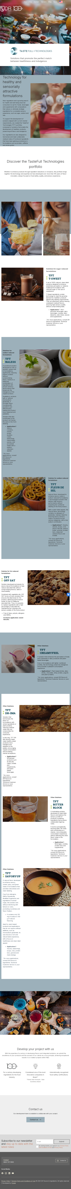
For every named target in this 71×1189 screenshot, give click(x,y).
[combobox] (62, 2)
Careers (43, 2)
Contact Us (63, 1160)
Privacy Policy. (59, 1147)
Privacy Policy (5, 1181)
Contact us (34, 1120)
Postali (14, 1183)
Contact (36, 2)
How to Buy (28, 2)
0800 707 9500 (8, 1162)
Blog (49, 2)
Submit (61, 1141)
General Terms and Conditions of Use (23, 1181)
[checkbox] (37, 1147)
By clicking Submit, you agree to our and (53, 1146)
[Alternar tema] (67, 9)
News (55, 2)
